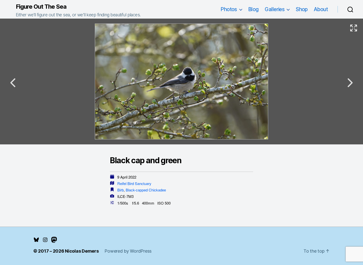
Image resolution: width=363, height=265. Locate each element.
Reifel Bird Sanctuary (134, 183)
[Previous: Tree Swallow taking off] (13, 83)
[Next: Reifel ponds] (350, 83)
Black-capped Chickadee (146, 189)
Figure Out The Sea (41, 7)
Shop (302, 9)
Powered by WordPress (128, 251)
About (321, 9)
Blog (253, 9)
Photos (229, 9)
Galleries (274, 9)
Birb (120, 189)
